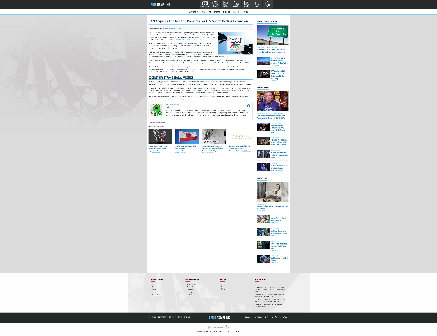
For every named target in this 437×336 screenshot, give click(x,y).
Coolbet (191, 54)
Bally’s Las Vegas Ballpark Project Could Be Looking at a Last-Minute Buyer (279, 142)
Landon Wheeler (154, 152)
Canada (190, 289)
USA (203, 12)
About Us (152, 317)
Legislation (194, 12)
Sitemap (187, 317)
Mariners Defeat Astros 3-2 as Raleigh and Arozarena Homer (279, 155)
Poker (215, 7)
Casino (226, 7)
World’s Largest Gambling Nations (279, 259)
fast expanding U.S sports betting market (187, 39)
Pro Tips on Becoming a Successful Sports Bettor (279, 232)
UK (210, 12)
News (223, 286)
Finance (226, 12)
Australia (190, 295)
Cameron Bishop (181, 152)
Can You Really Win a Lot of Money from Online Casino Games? (272, 207)
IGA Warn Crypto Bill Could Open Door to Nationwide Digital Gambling (278, 75)
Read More (261, 211)
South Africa (191, 292)
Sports (236, 7)
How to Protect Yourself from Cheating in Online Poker (279, 246)
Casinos (155, 287)
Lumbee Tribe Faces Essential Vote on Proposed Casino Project (279, 60)
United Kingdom (192, 287)
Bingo (246, 7)
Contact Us (162, 317)
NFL (268, 7)
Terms (180, 317)
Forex (257, 7)
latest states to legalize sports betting (184, 99)
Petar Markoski (207, 152)
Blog (223, 289)
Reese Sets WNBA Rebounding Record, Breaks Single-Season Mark (278, 128)
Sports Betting (157, 295)
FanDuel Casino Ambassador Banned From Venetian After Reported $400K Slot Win (271, 117)
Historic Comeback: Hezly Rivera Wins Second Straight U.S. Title (279, 168)
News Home (204, 7)
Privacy (172, 317)
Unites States (191, 284)
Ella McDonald (176, 28)
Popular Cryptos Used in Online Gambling (278, 219)
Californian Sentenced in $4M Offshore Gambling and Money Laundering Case (271, 50)
